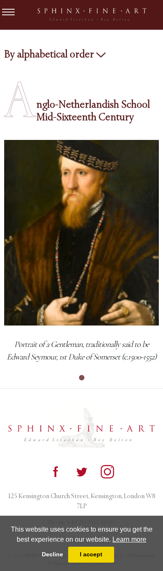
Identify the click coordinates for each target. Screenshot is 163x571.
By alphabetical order (50, 54)
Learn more (129, 539)
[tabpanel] (81, 251)
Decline (52, 554)
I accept (91, 554)
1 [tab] (81, 378)
